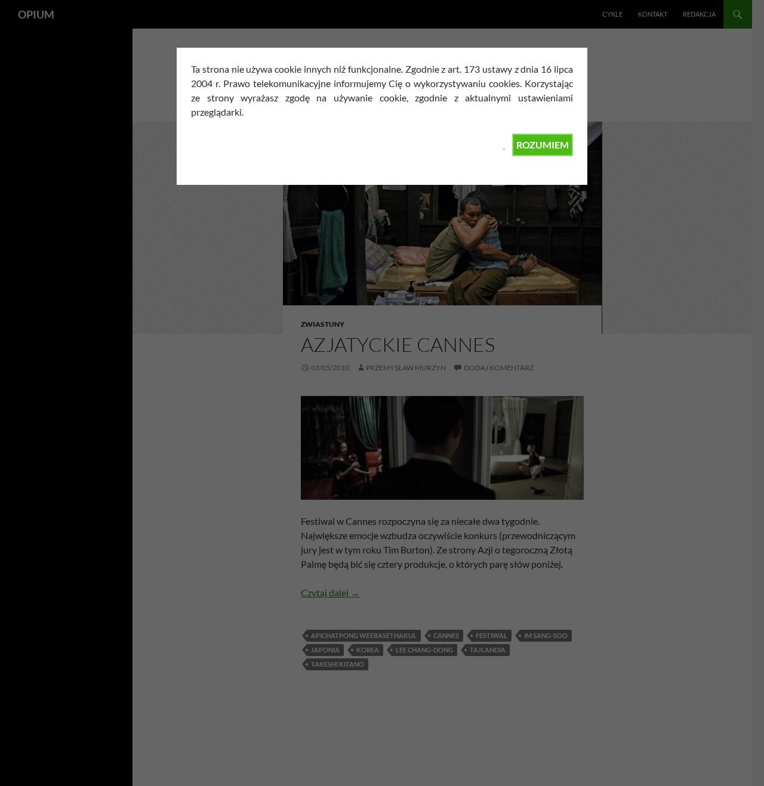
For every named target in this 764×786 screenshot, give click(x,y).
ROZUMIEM (542, 144)
